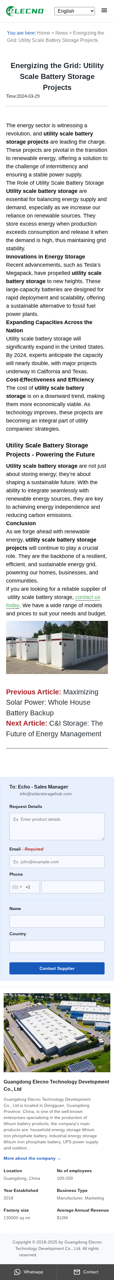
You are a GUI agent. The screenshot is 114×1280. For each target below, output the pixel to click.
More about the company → (32, 1158)
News (61, 33)
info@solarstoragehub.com (46, 793)
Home (43, 33)
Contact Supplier (57, 968)
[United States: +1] (17, 887)
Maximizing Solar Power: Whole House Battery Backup (52, 702)
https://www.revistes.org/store (67, 1254)
